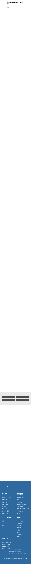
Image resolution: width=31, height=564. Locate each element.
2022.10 (6, 369)
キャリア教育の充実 (22, 506)
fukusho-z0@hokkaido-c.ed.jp (17, 463)
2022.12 (6, 362)
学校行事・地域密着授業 (23, 508)
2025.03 (6, 305)
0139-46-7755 (17, 473)
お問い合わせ (5, 513)
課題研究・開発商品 (22, 504)
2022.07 (6, 379)
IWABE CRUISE (6, 546)
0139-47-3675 (17, 447)
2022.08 (6, 375)
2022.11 (6, 365)
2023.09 (6, 339)
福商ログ (4, 508)
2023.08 (6, 342)
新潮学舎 (4, 521)
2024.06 (6, 315)
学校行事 (6, 187)
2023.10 (6, 335)
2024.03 (6, 325)
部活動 (6, 196)
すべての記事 (8, 173)
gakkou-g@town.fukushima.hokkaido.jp (17, 450)
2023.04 (6, 355)
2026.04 (6, 265)
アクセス (4, 523)
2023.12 (6, 332)
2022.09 (6, 372)
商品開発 (6, 192)
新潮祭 (6, 230)
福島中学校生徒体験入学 (11, 235)
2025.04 (6, 302)
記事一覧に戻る (15, 157)
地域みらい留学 (6, 548)
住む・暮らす (5, 504)
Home (3, 7)
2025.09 (6, 285)
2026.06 (6, 258)
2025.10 (6, 281)
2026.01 (6, 271)
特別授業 (6, 182)
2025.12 (6, 275)
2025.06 (6, 295)
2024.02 (6, 328)
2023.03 (6, 359)
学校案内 (4, 499)
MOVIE (4, 506)
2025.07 (6, 292)
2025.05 (6, 298)
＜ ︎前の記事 (5, 157)
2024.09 (6, 312)
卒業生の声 (7, 201)
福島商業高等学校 (6, 542)
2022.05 (6, 385)
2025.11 (6, 278)
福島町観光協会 (6, 544)
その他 (6, 206)
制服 (18, 499)
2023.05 (6, 352)
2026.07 (6, 255)
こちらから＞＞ (12, 152)
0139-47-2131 (17, 460)
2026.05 (6, 261)
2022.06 (6, 382)
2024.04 (6, 322)
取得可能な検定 (20, 502)
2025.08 (6, 288)
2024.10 (6, 308)
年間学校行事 (20, 511)
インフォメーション (10, 178)
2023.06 (6, 349)
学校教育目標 (20, 497)
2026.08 (6, 251)
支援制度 (4, 502)
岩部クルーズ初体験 (10, 240)
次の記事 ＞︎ (25, 157)
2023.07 (6, 345)
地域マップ (5, 525)
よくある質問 (5, 511)
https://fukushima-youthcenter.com (15, 476)
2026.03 (6, 268)
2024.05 (6, 318)
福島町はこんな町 (6, 497)
